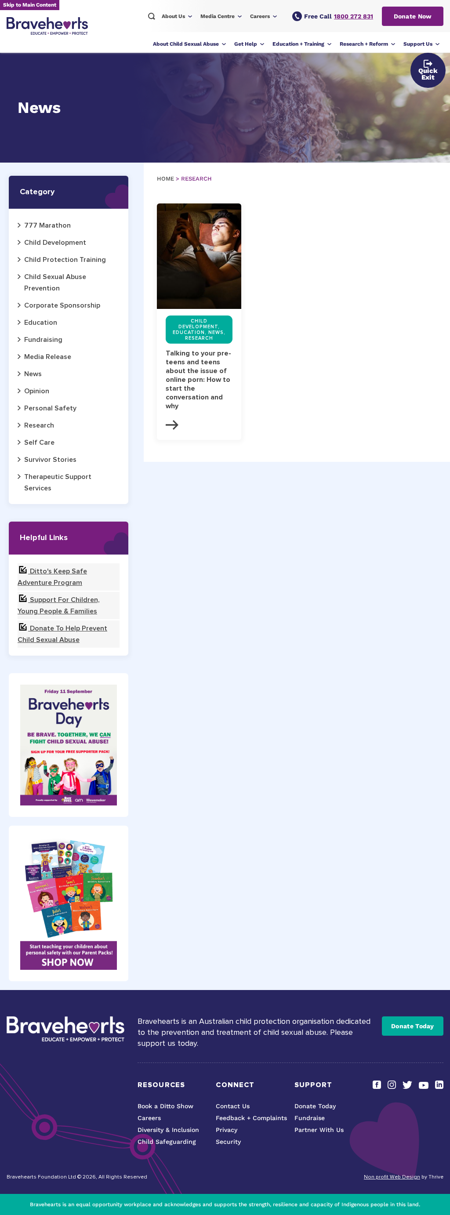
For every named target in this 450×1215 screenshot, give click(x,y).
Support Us (417, 44)
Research (39, 425)
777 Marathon (47, 225)
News (33, 373)
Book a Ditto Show (165, 1106)
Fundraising (43, 339)
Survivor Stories (50, 459)
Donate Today (412, 1026)
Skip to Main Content (29, 5)
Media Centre (217, 16)
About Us (173, 16)
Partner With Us (319, 1129)
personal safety (50, 408)
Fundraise (309, 1117)
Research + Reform (364, 44)
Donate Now (413, 16)
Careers (260, 16)
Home (165, 178)
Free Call (338, 16)
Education (40, 322)
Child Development (55, 242)
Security (228, 1141)
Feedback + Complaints (251, 1117)
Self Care (39, 442)
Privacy (226, 1129)
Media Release (47, 356)
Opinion (36, 391)
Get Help (245, 44)
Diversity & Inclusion (168, 1129)
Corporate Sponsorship (62, 305)
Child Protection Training (65, 259)
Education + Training (298, 44)
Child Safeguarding (167, 1141)
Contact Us (233, 1106)
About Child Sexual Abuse (186, 44)
